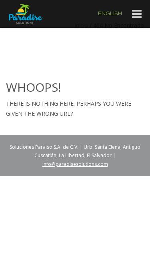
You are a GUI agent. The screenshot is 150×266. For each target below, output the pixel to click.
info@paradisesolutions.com (75, 164)
